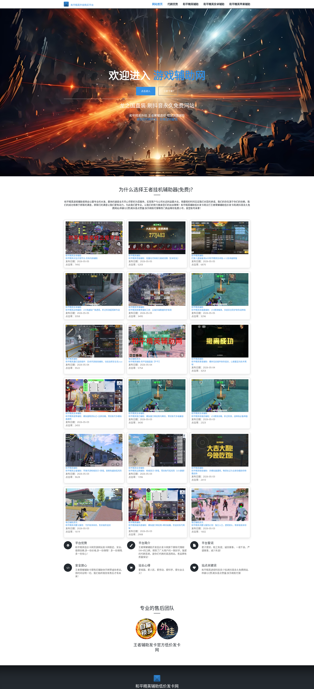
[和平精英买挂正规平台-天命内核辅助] (94, 237)
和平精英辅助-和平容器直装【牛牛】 (153, 382)
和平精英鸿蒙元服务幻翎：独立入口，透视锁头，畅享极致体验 (219, 565)
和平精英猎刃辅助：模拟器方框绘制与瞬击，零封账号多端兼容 (155, 444)
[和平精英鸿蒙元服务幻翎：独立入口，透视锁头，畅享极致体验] (220, 539)
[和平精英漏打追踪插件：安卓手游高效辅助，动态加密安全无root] (94, 358)
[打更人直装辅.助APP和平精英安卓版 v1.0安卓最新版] (220, 237)
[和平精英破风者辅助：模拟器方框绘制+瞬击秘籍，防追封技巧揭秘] (157, 539)
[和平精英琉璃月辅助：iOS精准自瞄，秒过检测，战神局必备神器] (220, 418)
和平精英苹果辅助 (239, 6)
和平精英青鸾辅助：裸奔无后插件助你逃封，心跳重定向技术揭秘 (218, 384)
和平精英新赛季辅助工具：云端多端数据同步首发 (156, 323)
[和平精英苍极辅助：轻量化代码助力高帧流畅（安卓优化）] (157, 237)
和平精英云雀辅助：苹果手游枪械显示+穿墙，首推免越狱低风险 (93, 505)
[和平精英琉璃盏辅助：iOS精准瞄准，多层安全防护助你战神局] (220, 298)
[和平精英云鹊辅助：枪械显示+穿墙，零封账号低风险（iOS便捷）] (157, 479)
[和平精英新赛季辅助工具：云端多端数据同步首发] (157, 298)
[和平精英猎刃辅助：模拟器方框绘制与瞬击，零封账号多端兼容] (157, 418)
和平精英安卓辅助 (213, 6)
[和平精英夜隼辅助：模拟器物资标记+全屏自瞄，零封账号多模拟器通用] (94, 418)
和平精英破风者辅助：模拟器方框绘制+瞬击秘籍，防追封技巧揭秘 (156, 565)
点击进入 (145, 91)
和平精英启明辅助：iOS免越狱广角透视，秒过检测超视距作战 (93, 323)
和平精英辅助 (191, 6)
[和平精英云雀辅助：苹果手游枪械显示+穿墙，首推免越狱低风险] (94, 479)
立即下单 (168, 91)
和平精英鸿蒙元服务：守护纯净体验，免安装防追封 (94, 565)
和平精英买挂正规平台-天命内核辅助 (90, 261)
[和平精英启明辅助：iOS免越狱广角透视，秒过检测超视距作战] (94, 298)
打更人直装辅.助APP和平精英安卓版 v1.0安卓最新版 (220, 263)
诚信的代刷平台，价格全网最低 (157, 119)
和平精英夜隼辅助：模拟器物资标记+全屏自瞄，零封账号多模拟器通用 (93, 444)
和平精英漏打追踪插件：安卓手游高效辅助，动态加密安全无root (92, 384)
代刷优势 (172, 6)
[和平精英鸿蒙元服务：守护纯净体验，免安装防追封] (94, 539)
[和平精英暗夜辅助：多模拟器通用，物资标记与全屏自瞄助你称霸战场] (220, 479)
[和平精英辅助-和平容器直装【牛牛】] (157, 358)
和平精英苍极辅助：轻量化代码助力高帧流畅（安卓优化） (156, 263)
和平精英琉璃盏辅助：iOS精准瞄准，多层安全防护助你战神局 (219, 323)
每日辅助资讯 (137, 377)
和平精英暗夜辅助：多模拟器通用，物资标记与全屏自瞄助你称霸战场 (219, 505)
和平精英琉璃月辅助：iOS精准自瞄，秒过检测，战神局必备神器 (219, 444)
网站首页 (157, 6)
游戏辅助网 (179, 75)
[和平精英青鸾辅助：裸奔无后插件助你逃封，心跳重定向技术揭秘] (220, 358)
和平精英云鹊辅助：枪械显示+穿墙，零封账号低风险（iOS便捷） (156, 505)
